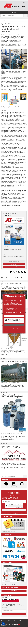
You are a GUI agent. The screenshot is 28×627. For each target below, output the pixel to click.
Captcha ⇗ (20, 322)
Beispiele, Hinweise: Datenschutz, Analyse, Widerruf (14, 329)
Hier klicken (15, 320)
